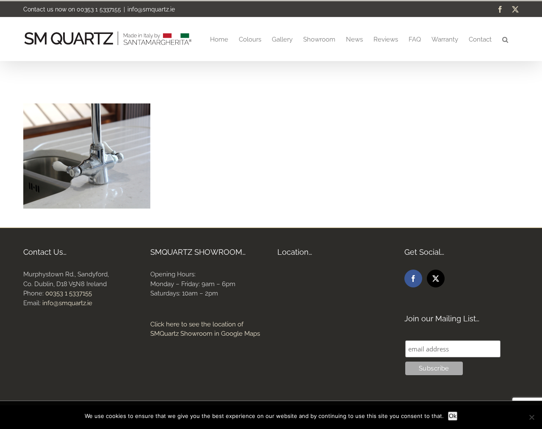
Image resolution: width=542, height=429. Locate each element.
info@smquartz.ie (151, 9)
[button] (505, 39)
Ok (452, 415)
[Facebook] (413, 278)
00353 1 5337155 (99, 9)
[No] (531, 417)
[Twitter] (436, 278)
